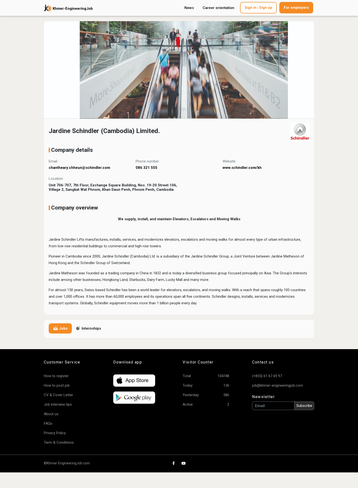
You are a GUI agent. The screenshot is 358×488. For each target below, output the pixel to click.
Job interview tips (58, 404)
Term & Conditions (59, 442)
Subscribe (304, 405)
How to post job (57, 385)
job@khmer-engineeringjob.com (277, 385)
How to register (56, 376)
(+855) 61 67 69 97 (267, 376)
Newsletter (263, 396)
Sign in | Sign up (258, 7)
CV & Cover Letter (58, 395)
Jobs (62, 328)
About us (51, 414)
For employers (296, 7)
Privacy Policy (55, 433)
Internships (91, 328)
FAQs (48, 423)
